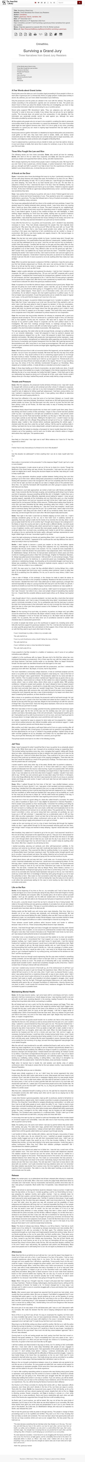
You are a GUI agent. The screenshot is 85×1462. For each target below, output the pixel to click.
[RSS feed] (51, 2)
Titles (36, 1459)
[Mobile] (47, 2)
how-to (29, 17)
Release (19, 79)
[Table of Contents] (35, 2)
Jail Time (19, 73)
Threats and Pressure (23, 72)
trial (40, 17)
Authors (41, 1459)
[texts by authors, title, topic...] (38, 2)
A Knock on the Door (23, 70)
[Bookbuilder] (44, 2)
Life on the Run (21, 75)
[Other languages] (41, 2)
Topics (47, 1459)
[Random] (54, 2)
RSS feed (30, 1459)
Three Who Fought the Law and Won (27, 68)
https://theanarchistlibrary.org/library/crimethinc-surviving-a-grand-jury (43, 29)
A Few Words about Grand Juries (26, 66)
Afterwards (20, 80)
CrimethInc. (23, 14)
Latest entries (55, 1459)
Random (22, 1459)
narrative (35, 17)
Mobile (63, 1459)
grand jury (22, 17)
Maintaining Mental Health (24, 77)
